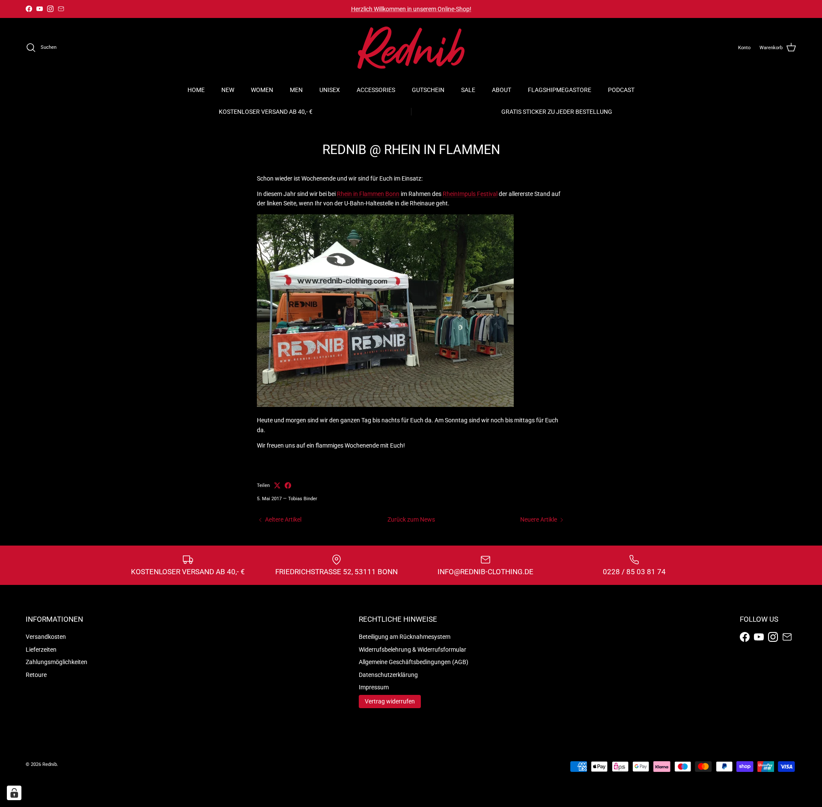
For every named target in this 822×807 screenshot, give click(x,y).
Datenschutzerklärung (388, 674)
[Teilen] (288, 485)
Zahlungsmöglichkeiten (56, 662)
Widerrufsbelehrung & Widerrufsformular (412, 649)
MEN (296, 89)
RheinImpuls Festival (470, 193)
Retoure (36, 674)
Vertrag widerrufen (390, 701)
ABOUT (501, 89)
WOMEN (262, 89)
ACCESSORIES (376, 89)
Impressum (374, 687)
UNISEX (329, 89)
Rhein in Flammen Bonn (368, 193)
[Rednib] (411, 48)
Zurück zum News (411, 519)
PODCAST (621, 89)
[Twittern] (277, 485)
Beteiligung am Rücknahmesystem (404, 636)
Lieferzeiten (41, 649)
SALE (468, 89)
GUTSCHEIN (428, 89)
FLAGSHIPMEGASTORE (559, 89)
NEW (227, 89)
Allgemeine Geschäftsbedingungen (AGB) (413, 662)
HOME (196, 89)
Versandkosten (46, 636)
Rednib (49, 764)
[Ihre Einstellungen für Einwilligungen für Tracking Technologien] (14, 793)
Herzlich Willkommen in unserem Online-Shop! (411, 9)
